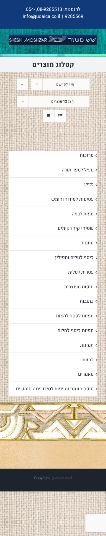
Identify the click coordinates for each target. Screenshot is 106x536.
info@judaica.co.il (41, 16)
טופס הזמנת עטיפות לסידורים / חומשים (55, 388)
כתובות (87, 301)
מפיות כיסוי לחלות (75, 330)
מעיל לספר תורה (78, 169)
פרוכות (87, 155)
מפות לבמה (83, 213)
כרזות (88, 359)
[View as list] (60, 116)
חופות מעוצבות (79, 286)
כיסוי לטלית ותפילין (74, 257)
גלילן (89, 184)
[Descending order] (22, 84)
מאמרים (86, 374)
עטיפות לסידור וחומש (72, 199)
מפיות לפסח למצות (75, 315)
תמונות (87, 345)
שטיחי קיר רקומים (76, 228)
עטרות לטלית (81, 272)
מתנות (88, 242)
